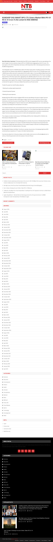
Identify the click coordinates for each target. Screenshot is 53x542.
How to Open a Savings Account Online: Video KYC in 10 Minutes (18, 188)
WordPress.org (7, 431)
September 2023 (7, 299)
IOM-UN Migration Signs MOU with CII (45, 142)
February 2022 (7, 348)
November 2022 (7, 325)
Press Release (42, 1)
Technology (6, 410)
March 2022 (6, 345)
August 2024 (6, 271)
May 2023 (6, 309)
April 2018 (6, 369)
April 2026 (6, 219)
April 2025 (6, 250)
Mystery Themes (14, 539)
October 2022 (7, 327)
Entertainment (30, 1)
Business (15, 1)
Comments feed (7, 428)
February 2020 (7, 363)
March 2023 (6, 314)
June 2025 (6, 245)
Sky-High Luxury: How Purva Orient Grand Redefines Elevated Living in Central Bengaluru (23, 185)
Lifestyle (25, 1)
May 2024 (6, 278)
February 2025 (7, 255)
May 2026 (6, 217)
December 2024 (7, 260)
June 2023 (6, 307)
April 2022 (6, 343)
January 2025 (7, 258)
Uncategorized (7, 413)
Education (37, 1)
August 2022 (6, 332)
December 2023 (7, 291)
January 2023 (7, 320)
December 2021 (7, 353)
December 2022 (7, 322)
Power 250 (6, 402)
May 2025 (6, 247)
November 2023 (7, 294)
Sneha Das (15, 24)
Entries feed (6, 426)
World (5, 415)
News (5, 397)
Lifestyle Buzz (7, 392)
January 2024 (7, 289)
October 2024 (7, 265)
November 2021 (7, 356)
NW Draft (6, 400)
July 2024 (6, 273)
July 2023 (6, 304)
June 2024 (6, 276)
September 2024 (7, 268)
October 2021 (7, 358)
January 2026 (7, 227)
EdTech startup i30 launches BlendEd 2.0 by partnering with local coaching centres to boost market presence (9, 142)
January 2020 (7, 366)
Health (48, 1)
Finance (5, 384)
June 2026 (6, 214)
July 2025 (6, 242)
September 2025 (7, 237)
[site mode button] (47, 12)
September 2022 (7, 330)
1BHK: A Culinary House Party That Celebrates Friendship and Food (9, 163)
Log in (5, 423)
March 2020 (6, 361)
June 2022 (6, 338)
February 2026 (7, 224)
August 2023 (6, 302)
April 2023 (6, 312)
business (9, 139)
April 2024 (6, 281)
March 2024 (6, 284)
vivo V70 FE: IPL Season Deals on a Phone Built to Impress (26, 162)
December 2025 (7, 229)
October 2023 (7, 296)
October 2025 (7, 235)
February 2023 (7, 317)
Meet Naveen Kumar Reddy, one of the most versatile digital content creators (42, 163)
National (20, 1)
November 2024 (7, 263)
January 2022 (7, 350)
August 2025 (6, 240)
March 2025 (6, 253)
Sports (5, 407)
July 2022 (6, 335)
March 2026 (6, 222)
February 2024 (7, 286)
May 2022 (6, 340)
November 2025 (7, 232)
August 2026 (6, 209)
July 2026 (6, 211)
